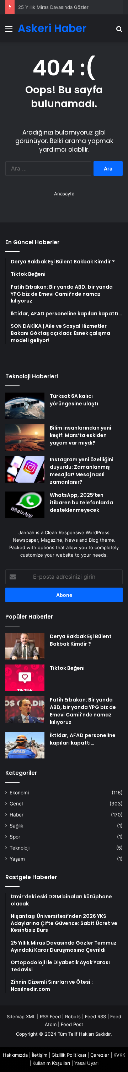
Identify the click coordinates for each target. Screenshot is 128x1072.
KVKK (119, 1055)
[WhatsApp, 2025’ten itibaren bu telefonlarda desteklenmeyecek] (24, 505)
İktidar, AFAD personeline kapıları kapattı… (83, 739)
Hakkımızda (15, 1055)
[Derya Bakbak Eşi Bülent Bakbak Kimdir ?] (24, 646)
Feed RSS (95, 1016)
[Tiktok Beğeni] (24, 677)
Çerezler (99, 1055)
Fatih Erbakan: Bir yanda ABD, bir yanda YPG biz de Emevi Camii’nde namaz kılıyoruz (83, 711)
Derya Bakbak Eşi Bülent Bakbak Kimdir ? (81, 640)
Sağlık (16, 826)
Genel (16, 803)
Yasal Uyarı (86, 1063)
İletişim (39, 1055)
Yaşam (17, 859)
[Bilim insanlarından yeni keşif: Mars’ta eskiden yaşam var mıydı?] (24, 437)
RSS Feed (50, 1016)
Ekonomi (19, 792)
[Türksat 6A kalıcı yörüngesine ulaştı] (24, 406)
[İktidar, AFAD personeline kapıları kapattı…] (24, 745)
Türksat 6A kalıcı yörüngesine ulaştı (74, 400)
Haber (16, 815)
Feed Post (72, 1024)
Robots (73, 1016)
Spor (15, 837)
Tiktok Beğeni (67, 668)
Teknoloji (20, 848)
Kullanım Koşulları (51, 1063)
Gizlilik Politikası (69, 1055)
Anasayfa (64, 193)
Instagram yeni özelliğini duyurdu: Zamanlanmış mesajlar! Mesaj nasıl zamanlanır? (81, 470)
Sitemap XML (21, 1016)
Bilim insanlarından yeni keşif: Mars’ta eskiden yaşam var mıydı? (80, 435)
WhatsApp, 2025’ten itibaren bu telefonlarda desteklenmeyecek (81, 503)
